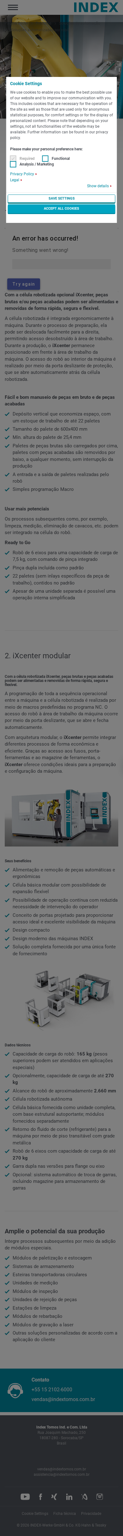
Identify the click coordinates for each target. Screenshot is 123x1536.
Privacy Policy (22, 174)
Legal (14, 180)
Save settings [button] (62, 198)
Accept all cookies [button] (61, 209)
